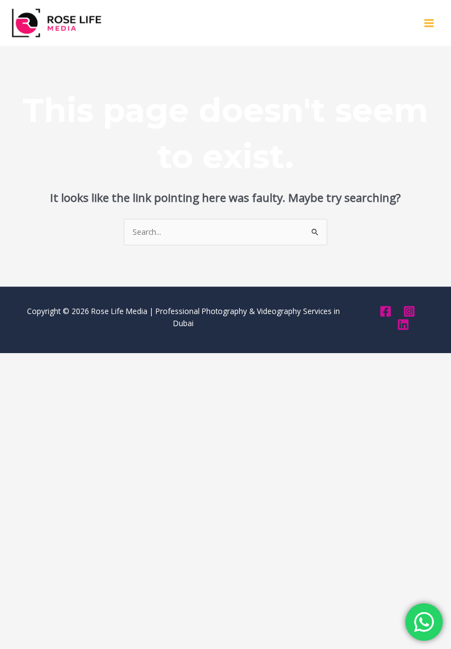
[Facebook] (386, 311)
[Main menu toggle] (429, 23)
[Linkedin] (403, 324)
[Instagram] (409, 311)
